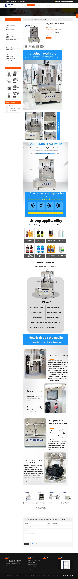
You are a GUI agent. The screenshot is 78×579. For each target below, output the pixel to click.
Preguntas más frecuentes (34, 569)
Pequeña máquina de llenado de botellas (12, 45)
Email (49, 38)
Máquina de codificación (10, 25)
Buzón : (6, 563)
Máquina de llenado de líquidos (20, 11)
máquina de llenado (34, 513)
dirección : (7, 560)
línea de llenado (9, 60)
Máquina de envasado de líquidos (11, 37)
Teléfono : (7, 565)
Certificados (60, 557)
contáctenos (58, 5)
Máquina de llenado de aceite (11, 22)
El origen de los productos (51, 29)
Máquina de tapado (9, 51)
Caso (44, 5)
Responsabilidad (32, 566)
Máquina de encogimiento (11, 34)
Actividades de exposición (34, 564)
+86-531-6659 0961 (12, 110)
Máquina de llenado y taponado (12, 54)
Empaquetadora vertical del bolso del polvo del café (16, 93)
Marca (47, 27)
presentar (26, 543)
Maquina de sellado (10, 49)
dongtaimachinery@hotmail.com (11, 1)
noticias (38, 5)
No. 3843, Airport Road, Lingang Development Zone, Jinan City (15, 561)
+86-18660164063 (22, 1)
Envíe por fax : (7, 568)
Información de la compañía (34, 560)
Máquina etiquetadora (10, 29)
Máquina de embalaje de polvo (12, 41)
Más (14, 75)
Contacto (7, 557)
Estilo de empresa (32, 562)
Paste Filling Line (9, 47)
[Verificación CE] (66, 564)
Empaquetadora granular (11, 39)
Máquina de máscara (10, 56)
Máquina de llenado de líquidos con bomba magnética (15, 79)
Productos (30, 5)
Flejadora (7, 27)
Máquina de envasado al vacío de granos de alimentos (16, 86)
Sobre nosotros (67, 5)
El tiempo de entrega (50, 31)
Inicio (25, 5)
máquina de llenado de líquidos (45, 513)
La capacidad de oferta (50, 32)
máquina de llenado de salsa (11, 58)
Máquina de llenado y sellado (11, 31)
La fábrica (49, 5)
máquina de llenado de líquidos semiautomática (16, 72)
